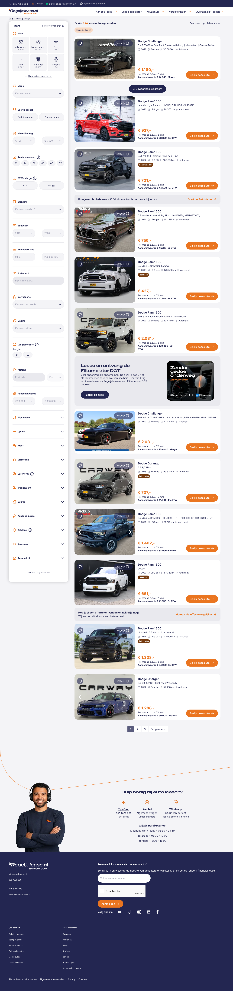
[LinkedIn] (149, 912)
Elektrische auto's (16, 951)
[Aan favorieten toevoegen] (80, 43)
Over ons (67, 934)
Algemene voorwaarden (52, 979)
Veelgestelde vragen (72, 968)
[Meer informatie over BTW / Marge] (35, 178)
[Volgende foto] (130, 59)
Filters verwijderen (51, 25)
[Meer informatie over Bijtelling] (30, 530)
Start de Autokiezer (200, 199)
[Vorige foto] (79, 59)
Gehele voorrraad (16, 934)
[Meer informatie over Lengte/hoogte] (37, 345)
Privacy (71, 979)
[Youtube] (119, 912)
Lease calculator (16, 962)
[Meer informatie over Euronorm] (32, 474)
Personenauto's (16, 945)
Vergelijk (120, 43)
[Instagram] (139, 912)
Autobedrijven (69, 962)
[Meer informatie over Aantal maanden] (38, 157)
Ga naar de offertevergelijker (194, 614)
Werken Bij (67, 939)
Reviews (66, 951)
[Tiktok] (129, 912)
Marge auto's (14, 956)
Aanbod (17, 18)
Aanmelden (108, 904)
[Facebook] (157, 912)
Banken (66, 956)
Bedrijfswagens (15, 939)
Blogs (65, 945)
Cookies (82, 979)
